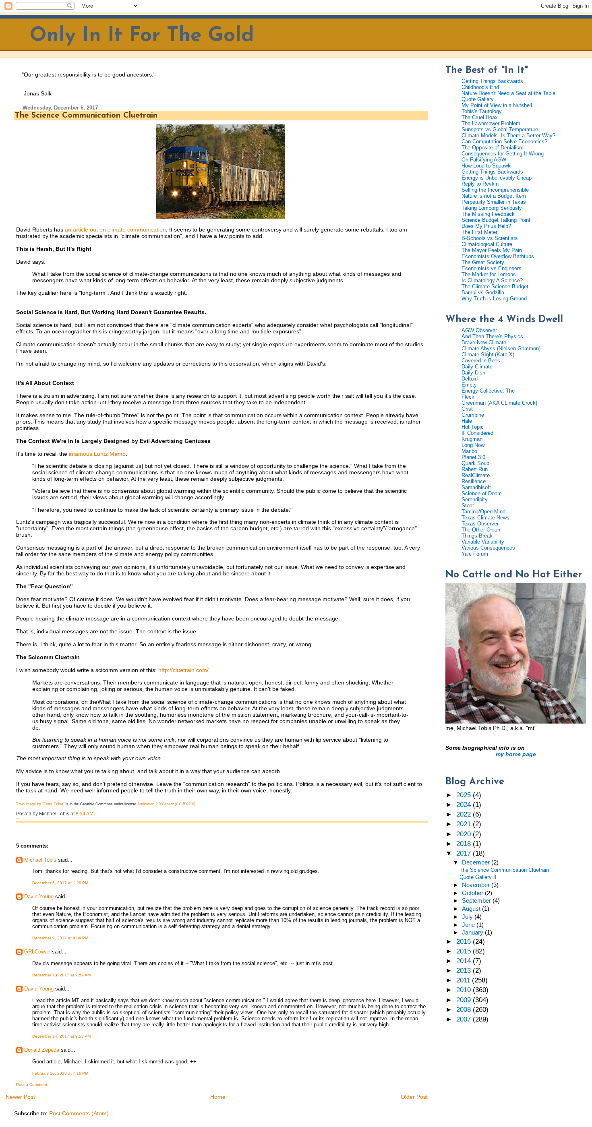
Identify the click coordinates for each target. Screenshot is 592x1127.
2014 (464, 961)
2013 (464, 970)
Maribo (469, 451)
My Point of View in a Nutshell (497, 105)
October (473, 893)
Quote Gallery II (478, 877)
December (476, 862)
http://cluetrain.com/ (183, 670)
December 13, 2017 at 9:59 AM (61, 975)
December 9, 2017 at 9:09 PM (60, 938)
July (468, 917)
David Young (39, 896)
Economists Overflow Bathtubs (498, 256)
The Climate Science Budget (495, 286)
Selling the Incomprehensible (495, 190)
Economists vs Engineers (492, 268)
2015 (464, 951)
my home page (516, 754)
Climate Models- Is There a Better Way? (508, 135)
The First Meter (479, 232)
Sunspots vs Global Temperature (500, 129)
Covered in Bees (481, 361)
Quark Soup (475, 463)
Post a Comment (31, 1084)
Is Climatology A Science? (492, 280)
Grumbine (473, 415)
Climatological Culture (487, 244)
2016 (464, 941)
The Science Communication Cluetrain (86, 116)
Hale (467, 421)
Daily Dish (473, 373)
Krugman (472, 439)
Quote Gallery (478, 99)
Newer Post (20, 1097)
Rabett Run (475, 469)
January (473, 932)
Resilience (474, 481)
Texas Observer (480, 524)
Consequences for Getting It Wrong (503, 154)
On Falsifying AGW (484, 160)
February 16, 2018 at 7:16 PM (60, 1073)
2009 (464, 1000)
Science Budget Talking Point (496, 220)
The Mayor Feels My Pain (492, 250)
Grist (467, 409)
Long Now (473, 445)
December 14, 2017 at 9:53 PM (61, 1036)
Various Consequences (488, 548)
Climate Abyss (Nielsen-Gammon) (501, 348)
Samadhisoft (476, 487)
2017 (464, 853)
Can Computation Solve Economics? (504, 142)
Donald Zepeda (41, 1050)
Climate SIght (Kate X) (488, 355)
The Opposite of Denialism (493, 148)
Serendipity (475, 499)
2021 (464, 824)
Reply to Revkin (480, 184)
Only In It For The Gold (142, 36)
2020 (464, 834)
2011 (464, 980)
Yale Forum (475, 554)
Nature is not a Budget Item (494, 196)
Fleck (468, 397)
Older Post (414, 1097)
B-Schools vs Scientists (490, 238)
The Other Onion (481, 530)
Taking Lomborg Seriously (492, 208)
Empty (469, 385)
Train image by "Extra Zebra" (40, 804)
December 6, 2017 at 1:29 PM (60, 883)
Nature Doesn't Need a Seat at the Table (508, 93)
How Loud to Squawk (486, 166)
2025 (464, 795)
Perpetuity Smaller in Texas (494, 202)
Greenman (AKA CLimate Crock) (499, 403)
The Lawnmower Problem (491, 123)
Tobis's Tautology (482, 111)
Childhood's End (480, 87)
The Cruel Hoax (480, 117)
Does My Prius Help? (486, 226)
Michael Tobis (40, 860)
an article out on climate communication (115, 229)
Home (218, 1097)
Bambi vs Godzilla (483, 293)
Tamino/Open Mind (483, 512)
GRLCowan (37, 952)
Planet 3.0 (473, 457)
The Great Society (483, 262)
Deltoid (470, 379)
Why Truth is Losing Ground (494, 299)
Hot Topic (473, 427)
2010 (464, 990)
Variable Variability (483, 542)
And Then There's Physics (492, 336)
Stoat (468, 505)
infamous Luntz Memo (97, 454)
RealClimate (476, 475)
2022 (464, 814)
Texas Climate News (485, 518)
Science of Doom (482, 493)
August (472, 909)
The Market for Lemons (489, 274)
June (469, 925)
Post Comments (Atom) (79, 1113)
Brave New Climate (484, 342)
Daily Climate (477, 367)
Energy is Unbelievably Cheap (497, 178)
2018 (464, 844)
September (477, 900)
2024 (464, 805)
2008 (464, 1009)
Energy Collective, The (488, 391)
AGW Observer (479, 330)
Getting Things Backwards (492, 81)
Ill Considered (477, 433)
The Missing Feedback (488, 214)
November (476, 885)
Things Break (477, 536)
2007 (464, 1019)
